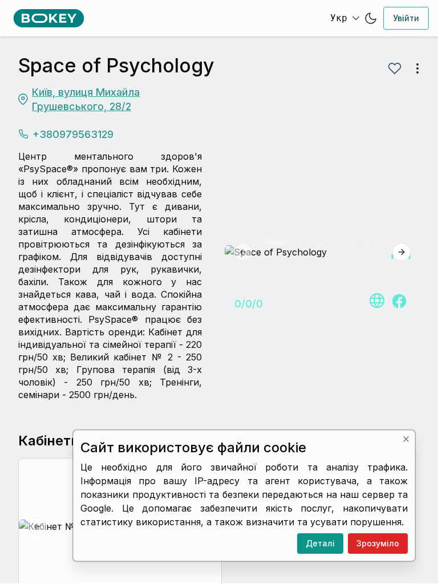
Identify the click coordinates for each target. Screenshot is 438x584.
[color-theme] (370, 18)
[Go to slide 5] (331, 243)
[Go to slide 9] (377, 243)
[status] (244, 495)
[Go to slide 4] (320, 243)
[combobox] (343, 18)
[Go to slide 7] (354, 243)
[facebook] (399, 301)
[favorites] (394, 68)
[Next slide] (401, 252)
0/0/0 (248, 304)
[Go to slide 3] (308, 243)
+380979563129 (73, 134)
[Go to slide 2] (297, 243)
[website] (376, 301)
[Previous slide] (243, 252)
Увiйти (406, 18)
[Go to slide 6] (342, 243)
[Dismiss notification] (406, 439)
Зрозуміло (377, 543)
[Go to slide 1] (276, 243)
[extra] (417, 68)
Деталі (320, 543)
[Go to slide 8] (365, 243)
